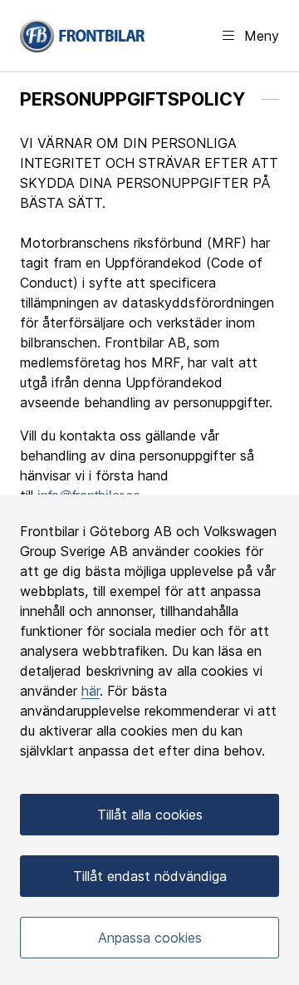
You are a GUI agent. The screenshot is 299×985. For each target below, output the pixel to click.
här (90, 690)
